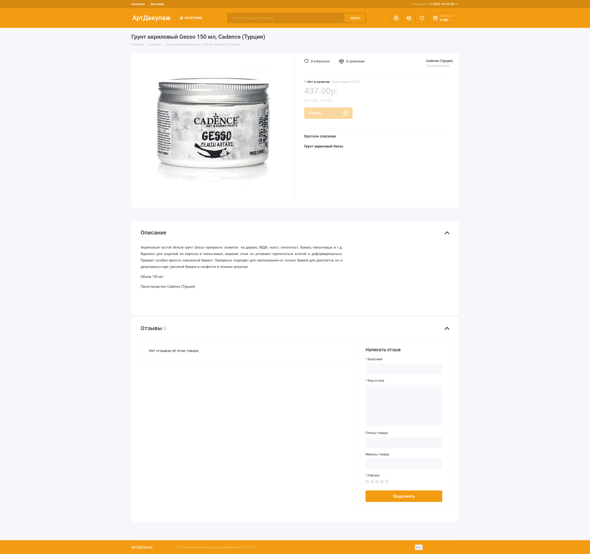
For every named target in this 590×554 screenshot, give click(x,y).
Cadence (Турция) (439, 61)
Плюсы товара (377, 433)
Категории (193, 18)
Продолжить (404, 496)
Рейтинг (374, 475)
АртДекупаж (151, 18)
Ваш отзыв (376, 380)
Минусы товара (377, 454)
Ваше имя (375, 359)
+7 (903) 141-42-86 (432, 4)
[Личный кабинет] (396, 18)
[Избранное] (422, 18)
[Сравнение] (409, 18)
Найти (355, 18)
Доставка (157, 4)
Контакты (138, 4)
